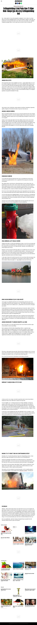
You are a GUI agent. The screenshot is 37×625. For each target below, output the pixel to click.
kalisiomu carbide (23, 470)
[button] (16, 3)
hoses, (32, 257)
